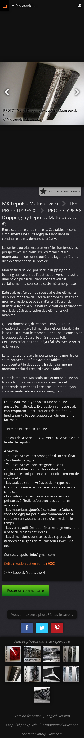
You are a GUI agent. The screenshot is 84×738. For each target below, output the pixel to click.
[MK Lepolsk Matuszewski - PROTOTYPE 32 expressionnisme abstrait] (71, 674)
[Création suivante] (77, 92)
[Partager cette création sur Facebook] (27, 628)
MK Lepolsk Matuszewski (31, 203)
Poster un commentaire (25, 590)
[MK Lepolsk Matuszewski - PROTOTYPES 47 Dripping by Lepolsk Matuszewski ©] (32, 674)
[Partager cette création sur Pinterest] (57, 628)
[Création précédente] (6, 92)
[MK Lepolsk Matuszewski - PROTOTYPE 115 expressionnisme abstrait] (51, 674)
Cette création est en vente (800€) (30, 563)
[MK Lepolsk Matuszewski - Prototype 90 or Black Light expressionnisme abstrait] (51, 654)
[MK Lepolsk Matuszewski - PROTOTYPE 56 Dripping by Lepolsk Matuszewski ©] (13, 654)
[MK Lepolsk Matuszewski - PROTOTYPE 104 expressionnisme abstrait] (32, 654)
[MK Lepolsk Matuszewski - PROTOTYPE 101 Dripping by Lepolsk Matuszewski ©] (71, 654)
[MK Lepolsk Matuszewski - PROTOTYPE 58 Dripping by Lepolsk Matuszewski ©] (13, 674)
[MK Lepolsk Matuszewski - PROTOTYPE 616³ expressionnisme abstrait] (42, 695)
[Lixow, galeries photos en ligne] (4, 5)
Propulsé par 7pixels (21, 724)
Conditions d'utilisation (60, 724)
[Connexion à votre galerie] (80, 5)
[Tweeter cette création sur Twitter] (42, 628)
